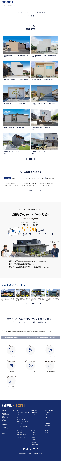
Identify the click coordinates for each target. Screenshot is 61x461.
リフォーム (47, 421)
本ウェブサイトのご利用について (35, 453)
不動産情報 (47, 423)
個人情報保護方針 (22, 453)
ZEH (46, 417)
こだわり (42, 178)
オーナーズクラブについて (22, 426)
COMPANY (33, 430)
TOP (13, 410)
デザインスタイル (26, 178)
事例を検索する (30, 190)
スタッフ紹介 (34, 434)
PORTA (47, 414)
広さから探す (7, 178)
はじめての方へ (20, 410)
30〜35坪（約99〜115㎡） (47, 183)
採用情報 (33, 437)
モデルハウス (19, 430)
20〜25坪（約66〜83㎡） (30, 185)
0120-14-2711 (5, 432)
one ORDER (48, 412)
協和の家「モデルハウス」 (22, 421)
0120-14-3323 (31, 337)
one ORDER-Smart (49, 415)
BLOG (46, 430)
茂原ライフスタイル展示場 (21, 434)
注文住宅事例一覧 (34, 414)
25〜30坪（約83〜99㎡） (12, 185)
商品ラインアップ (50, 178)
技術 (18, 417)
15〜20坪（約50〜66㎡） (47, 185)
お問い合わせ (34, 440)
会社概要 (33, 432)
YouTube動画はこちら (30, 303)
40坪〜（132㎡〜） (11, 183)
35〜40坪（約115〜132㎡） (30, 183)
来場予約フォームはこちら (30, 277)
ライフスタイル (35, 178)
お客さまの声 (19, 424)
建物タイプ (14, 178)
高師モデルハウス (20, 432)
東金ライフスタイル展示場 (21, 435)
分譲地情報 (47, 425)
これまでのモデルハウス (21, 437)
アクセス (33, 435)
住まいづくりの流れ (21, 419)
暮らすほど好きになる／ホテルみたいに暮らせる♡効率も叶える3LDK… (23, 299)
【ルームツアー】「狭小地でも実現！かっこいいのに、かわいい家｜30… (38, 299)
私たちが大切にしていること (23, 412)
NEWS (46, 432)
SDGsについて (34, 439)
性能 (18, 414)
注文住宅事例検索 (34, 412)
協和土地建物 (34, 442)
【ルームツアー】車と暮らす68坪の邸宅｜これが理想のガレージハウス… (8, 299)
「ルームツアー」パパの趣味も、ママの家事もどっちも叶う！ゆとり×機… (53, 299)
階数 (19, 178)
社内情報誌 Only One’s (35, 444)
